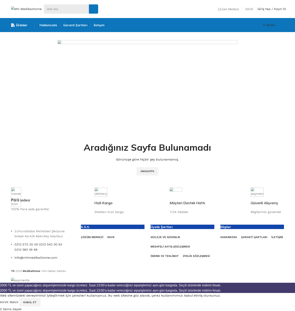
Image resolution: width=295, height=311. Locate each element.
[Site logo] (26, 9)
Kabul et (30, 302)
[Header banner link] (147, 155)
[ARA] (93, 9)
